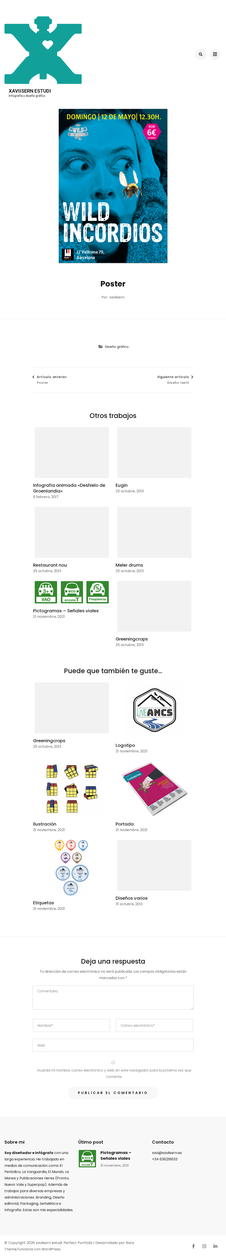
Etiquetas (43, 903)
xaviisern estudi (30, 91)
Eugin (122, 485)
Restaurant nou (50, 565)
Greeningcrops (132, 639)
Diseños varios (132, 898)
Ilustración (44, 824)
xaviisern (116, 297)
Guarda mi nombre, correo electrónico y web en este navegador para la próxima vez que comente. (114, 1073)
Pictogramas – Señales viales (66, 611)
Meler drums (129, 565)
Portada (125, 824)
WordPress (50, 1249)
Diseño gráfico (117, 346)
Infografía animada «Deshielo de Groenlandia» (69, 488)
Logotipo (125, 745)
